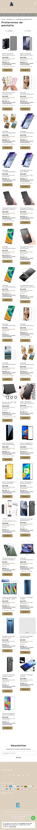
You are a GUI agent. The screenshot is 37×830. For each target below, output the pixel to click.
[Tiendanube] (18, 819)
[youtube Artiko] (18, 775)
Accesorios (10, 19)
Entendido (12, 826)
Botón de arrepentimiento (18, 816)
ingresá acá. (32, 814)
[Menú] (2, 4)
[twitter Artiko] (27, 775)
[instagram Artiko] (9, 775)
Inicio (3, 19)
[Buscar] (33, 10)
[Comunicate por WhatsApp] (33, 818)
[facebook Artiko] (14, 775)
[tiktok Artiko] (23, 775)
